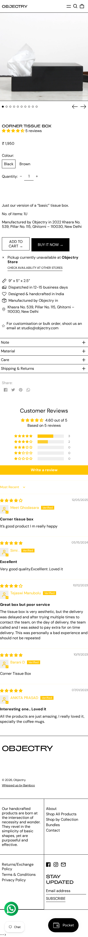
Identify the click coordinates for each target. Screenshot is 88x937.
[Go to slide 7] (25, 107)
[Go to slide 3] (10, 107)
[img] (11, 500)
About (51, 808)
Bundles (53, 824)
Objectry (14, 6)
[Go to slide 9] (33, 107)
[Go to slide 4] (14, 107)
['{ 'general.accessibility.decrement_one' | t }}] (21, 176)
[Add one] (37, 176)
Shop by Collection (62, 819)
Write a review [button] (44, 469)
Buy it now (48, 244)
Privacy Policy (14, 879)
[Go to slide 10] (37, 107)
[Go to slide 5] (18, 107)
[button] (75, 6)
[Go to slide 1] (3, 107)
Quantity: (10, 176)
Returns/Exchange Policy (18, 866)
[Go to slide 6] (22, 107)
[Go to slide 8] (29, 107)
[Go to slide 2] (7, 107)
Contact (53, 830)
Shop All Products (61, 814)
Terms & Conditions (19, 874)
